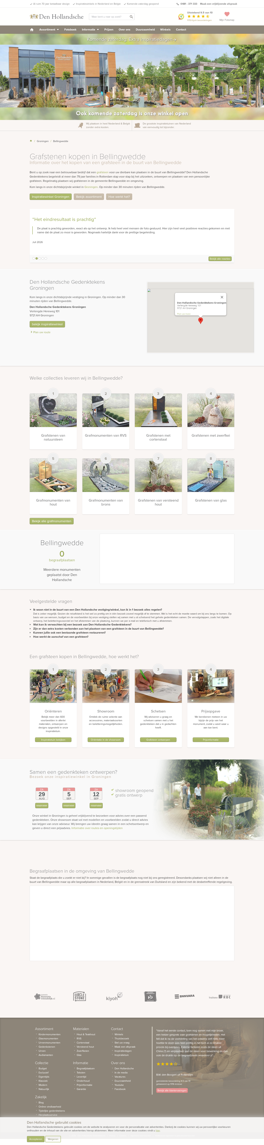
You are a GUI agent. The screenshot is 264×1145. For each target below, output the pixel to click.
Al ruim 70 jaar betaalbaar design (51, 4)
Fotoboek (70, 29)
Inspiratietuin (122, 1055)
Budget (43, 1068)
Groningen (91, 187)
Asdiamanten (46, 1055)
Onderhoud (83, 1081)
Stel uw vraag (122, 1042)
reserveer (41, 805)
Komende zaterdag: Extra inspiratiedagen (132, 39)
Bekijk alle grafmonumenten (51, 521)
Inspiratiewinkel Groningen (50, 196)
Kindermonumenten (50, 1034)
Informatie (89, 29)
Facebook (120, 1089)
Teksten (81, 1072)
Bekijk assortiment (89, 196)
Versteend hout (85, 1047)
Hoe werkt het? (119, 196)
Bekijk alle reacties (220, 259)
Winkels (165, 29)
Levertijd (81, 1076)
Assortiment (47, 29)
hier (158, 1130)
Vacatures (120, 1076)
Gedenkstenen (47, 1047)
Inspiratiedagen (123, 1051)
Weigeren (53, 1139)
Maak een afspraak (125, 1047)
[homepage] (32, 29)
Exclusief (43, 1072)
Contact (181, 29)
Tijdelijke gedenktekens (52, 1111)
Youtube (119, 1085)
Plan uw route (41, 332)
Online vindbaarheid (50, 1106)
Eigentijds (44, 1076)
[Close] (222, 297)
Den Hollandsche (124, 1068)
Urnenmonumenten (49, 1042)
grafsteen (102, 172)
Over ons (124, 29)
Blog (41, 1102)
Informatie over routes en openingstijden (97, 828)
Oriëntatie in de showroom (106, 740)
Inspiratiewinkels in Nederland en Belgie (98, 4)
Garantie (81, 1089)
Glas (79, 1055)
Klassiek (43, 1081)
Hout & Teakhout (86, 1034)
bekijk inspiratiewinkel (47, 324)
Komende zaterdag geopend (143, 4)
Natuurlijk (44, 1089)
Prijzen (108, 29)
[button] (200, 320)
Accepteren (35, 1139)
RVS (79, 1038)
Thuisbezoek (122, 1038)
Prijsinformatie (211, 740)
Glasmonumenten (48, 1038)
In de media (121, 1072)
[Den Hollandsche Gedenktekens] (57, 16)
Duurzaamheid (145, 29)
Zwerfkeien (83, 1051)
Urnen (42, 1051)
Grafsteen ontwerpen (158, 740)
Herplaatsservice (48, 1115)
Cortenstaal (83, 1042)
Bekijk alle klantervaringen (172, 1090)
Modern (43, 1085)
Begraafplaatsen (86, 1068)
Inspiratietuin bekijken (53, 740)
